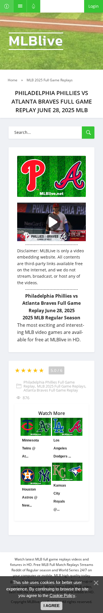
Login (93, 6)
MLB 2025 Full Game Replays (61, 386)
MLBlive (36, 41)
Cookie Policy (62, 595)
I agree (51, 605)
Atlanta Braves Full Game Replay (50, 390)
